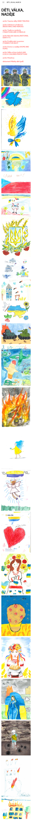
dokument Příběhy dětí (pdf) (13, 61)
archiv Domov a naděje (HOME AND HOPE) (16, 48)
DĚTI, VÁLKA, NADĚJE (14, 2)
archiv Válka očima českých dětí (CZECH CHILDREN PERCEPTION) (15, 53)
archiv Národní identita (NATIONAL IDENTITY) (15, 37)
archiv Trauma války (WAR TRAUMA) (16, 21)
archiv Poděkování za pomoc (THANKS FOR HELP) (13, 42)
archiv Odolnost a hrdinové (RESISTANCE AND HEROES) (13, 26)
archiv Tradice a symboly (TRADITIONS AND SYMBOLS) (14, 31)
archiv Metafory (8, 58)
